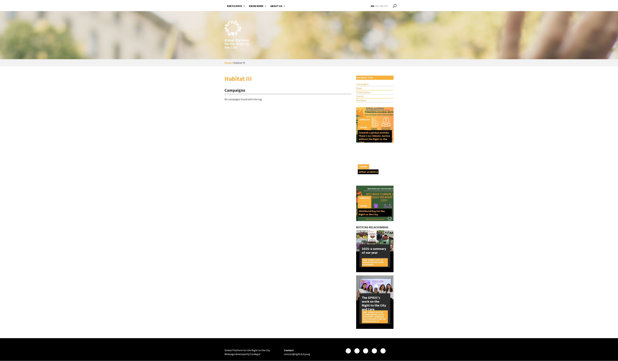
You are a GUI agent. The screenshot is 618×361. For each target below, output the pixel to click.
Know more (256, 6)
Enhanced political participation (374, 317)
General (363, 127)
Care (365, 260)
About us (276, 6)
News (359, 88)
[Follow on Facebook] (348, 350)
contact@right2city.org (297, 354)
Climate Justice (375, 260)
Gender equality (371, 321)
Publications (363, 92)
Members (361, 100)
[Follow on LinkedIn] (383, 350)
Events (360, 96)
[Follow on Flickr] (374, 350)
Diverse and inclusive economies (373, 263)
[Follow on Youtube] (365, 350)
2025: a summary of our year (374, 251)
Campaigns (362, 84)
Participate (234, 6)
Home (228, 62)
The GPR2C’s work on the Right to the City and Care (374, 303)
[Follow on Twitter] (357, 350)
